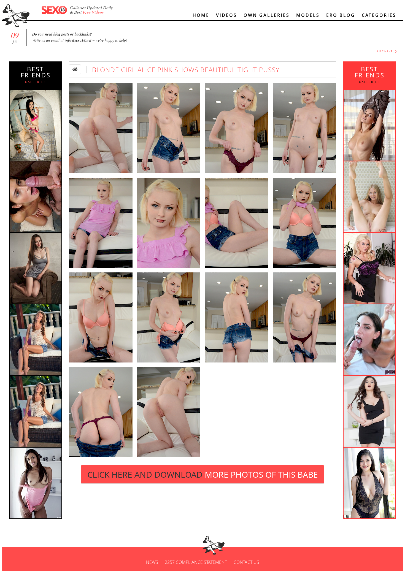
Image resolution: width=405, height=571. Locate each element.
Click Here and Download (202, 474)
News (152, 562)
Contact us (246, 562)
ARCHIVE (385, 51)
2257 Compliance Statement (196, 562)
